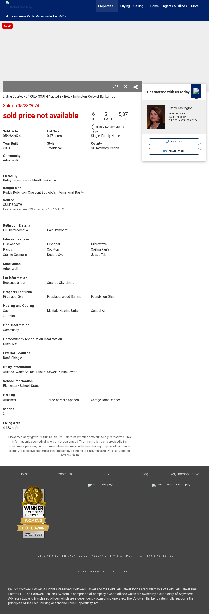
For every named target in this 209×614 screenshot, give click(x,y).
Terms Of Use (47, 556)
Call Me (176, 141)
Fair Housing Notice (156, 556)
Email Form (176, 151)
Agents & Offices (175, 6)
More (196, 8)
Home (154, 6)
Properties (107, 8)
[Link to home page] (21, 6)
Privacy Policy (75, 556)
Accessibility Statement (113, 556)
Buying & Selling (133, 8)
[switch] (115, 86)
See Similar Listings (108, 127)
